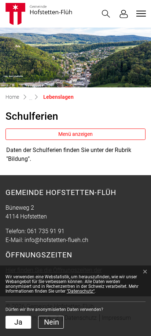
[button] (106, 14)
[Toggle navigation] (140, 13)
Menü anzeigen (75, 134)
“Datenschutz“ (81, 291)
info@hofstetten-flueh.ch (56, 239)
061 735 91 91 (46, 231)
